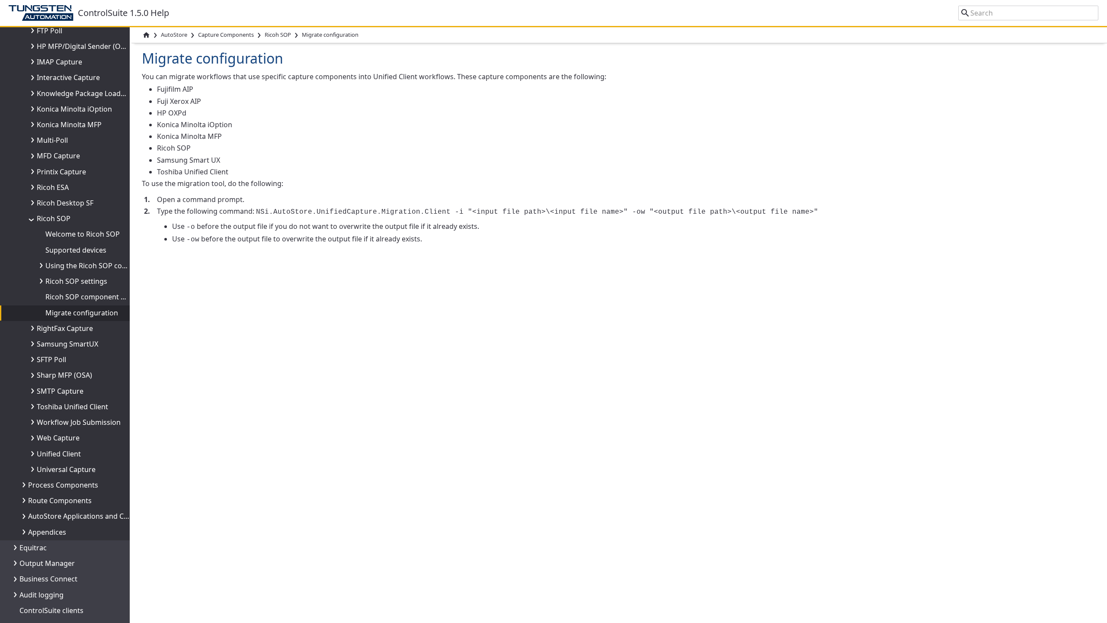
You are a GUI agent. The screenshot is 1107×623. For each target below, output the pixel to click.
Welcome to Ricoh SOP (82, 234)
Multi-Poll (52, 140)
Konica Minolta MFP (69, 124)
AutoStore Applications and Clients (84, 516)
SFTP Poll (51, 359)
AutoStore (174, 35)
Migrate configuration (81, 313)
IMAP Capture (59, 62)
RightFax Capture (65, 328)
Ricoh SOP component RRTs (90, 297)
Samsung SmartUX (67, 344)
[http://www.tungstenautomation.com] (43, 13)
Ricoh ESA (53, 187)
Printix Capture (61, 172)
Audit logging (41, 595)
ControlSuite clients (51, 610)
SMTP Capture (60, 391)
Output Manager (47, 563)
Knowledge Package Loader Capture (96, 93)
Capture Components (226, 35)
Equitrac (33, 547)
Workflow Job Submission (79, 422)
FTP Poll (49, 30)
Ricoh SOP (53, 218)
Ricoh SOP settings (76, 281)
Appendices (47, 532)
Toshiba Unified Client (72, 406)
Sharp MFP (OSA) (64, 375)
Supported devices (75, 250)
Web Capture (58, 438)
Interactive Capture (68, 77)
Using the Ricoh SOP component (98, 265)
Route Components (60, 500)
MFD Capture (58, 156)
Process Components (63, 485)
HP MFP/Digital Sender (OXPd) (86, 46)
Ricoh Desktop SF (65, 203)
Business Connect (48, 579)
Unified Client (59, 454)
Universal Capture (66, 469)
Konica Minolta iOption (74, 109)
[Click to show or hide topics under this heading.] (30, 31)
